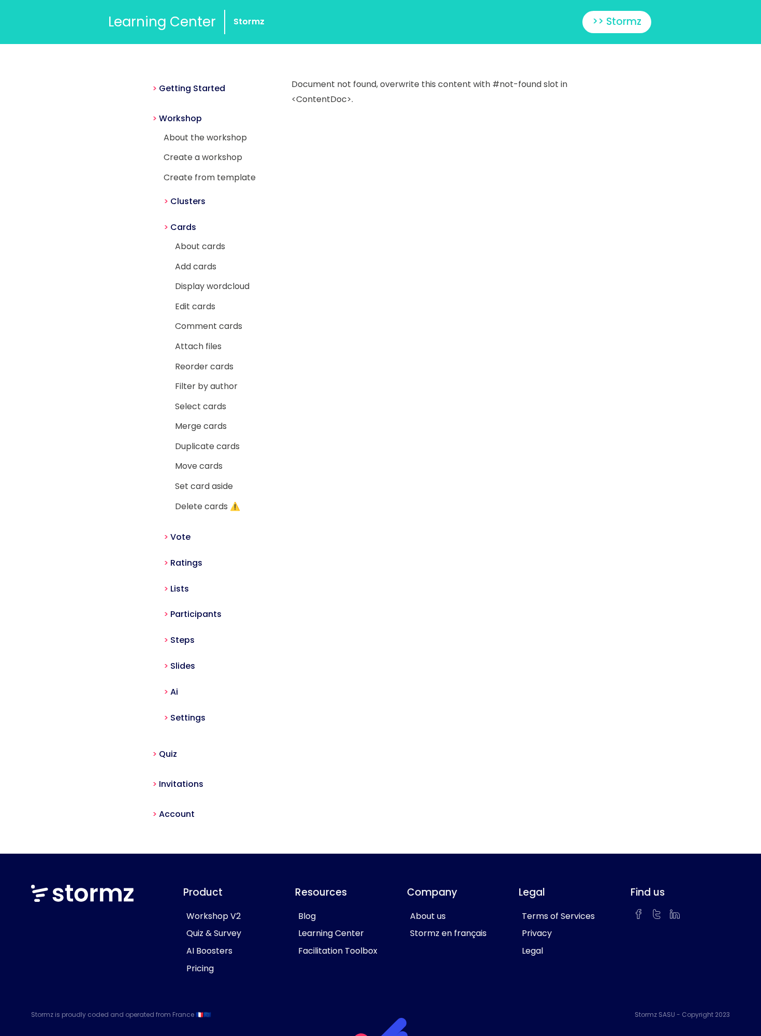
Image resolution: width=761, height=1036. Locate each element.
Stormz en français (448, 933)
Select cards (200, 406)
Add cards (195, 266)
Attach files (198, 346)
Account (177, 814)
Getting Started (192, 88)
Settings (188, 718)
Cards (183, 227)
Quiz (168, 754)
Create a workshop (203, 157)
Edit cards (195, 306)
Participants (196, 614)
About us (428, 916)
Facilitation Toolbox (337, 951)
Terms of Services (558, 916)
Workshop (180, 118)
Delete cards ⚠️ (207, 506)
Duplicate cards (207, 446)
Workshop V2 (213, 916)
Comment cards (208, 326)
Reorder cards (204, 366)
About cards (200, 246)
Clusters (188, 201)
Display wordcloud (212, 286)
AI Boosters (209, 951)
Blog (307, 916)
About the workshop (205, 137)
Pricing (200, 968)
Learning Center (162, 21)
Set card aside (204, 486)
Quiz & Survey (213, 933)
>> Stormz (616, 21)
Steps (182, 640)
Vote (180, 537)
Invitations (181, 784)
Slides (182, 666)
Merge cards (201, 426)
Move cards (199, 466)
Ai (174, 692)
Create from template (210, 177)
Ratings (186, 563)
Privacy (537, 933)
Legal (532, 951)
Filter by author (206, 386)
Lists (179, 589)
